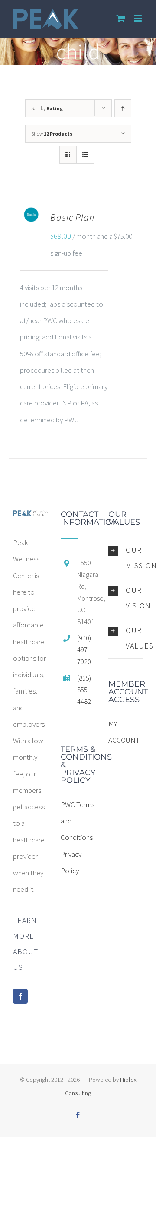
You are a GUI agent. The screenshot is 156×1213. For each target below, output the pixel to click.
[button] (125, 558)
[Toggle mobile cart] (121, 18)
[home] (30, 518)
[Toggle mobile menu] (138, 18)
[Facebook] (20, 996)
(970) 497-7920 (84, 649)
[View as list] (85, 154)
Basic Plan (72, 217)
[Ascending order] (122, 108)
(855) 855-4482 (84, 690)
